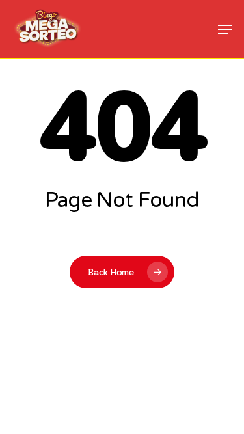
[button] (225, 29)
